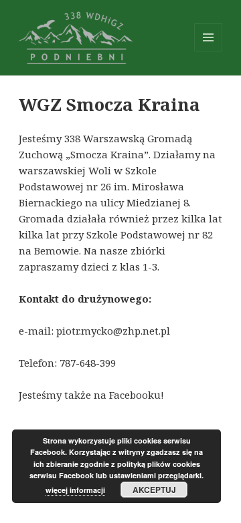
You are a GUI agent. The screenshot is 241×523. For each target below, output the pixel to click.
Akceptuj (154, 490)
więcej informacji (75, 490)
